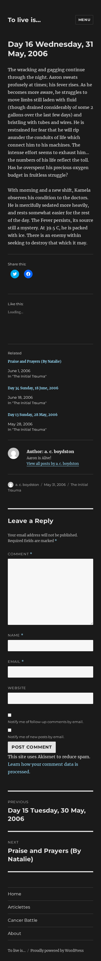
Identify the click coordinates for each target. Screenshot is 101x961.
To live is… (24, 20)
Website (17, 688)
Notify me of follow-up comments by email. (45, 722)
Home (14, 893)
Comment (20, 554)
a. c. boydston (27, 484)
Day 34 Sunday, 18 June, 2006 (33, 388)
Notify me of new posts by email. (36, 737)
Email (16, 661)
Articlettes (19, 907)
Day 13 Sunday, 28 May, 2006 (33, 414)
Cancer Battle (22, 920)
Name (15, 635)
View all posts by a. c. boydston (53, 463)
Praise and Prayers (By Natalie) (34, 361)
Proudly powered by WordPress (57, 950)
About (14, 933)
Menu (84, 19)
